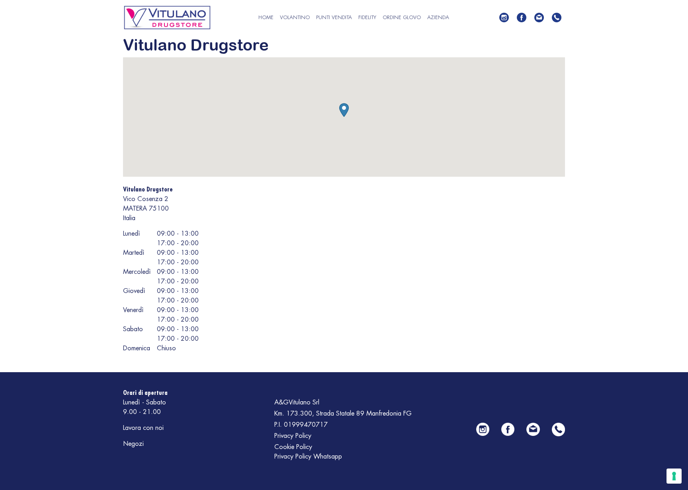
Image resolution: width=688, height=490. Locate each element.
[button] (344, 110)
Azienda (438, 17)
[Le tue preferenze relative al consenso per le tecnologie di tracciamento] (674, 476)
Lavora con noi (143, 428)
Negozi (133, 444)
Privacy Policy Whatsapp (308, 456)
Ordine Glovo (402, 17)
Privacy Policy (292, 436)
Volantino (295, 17)
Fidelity (367, 17)
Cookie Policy (293, 447)
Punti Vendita (334, 17)
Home (266, 17)
